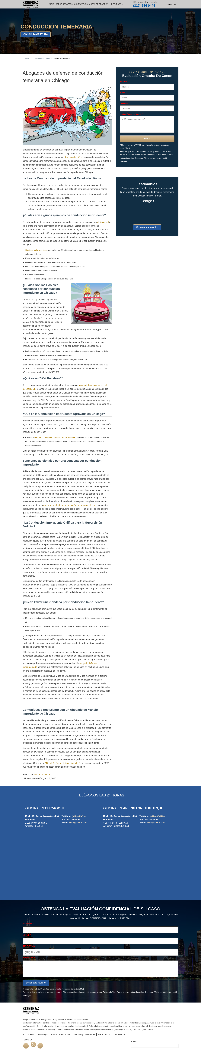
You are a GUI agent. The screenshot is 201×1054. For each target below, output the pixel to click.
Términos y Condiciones (84, 1034)
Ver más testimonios (147, 227)
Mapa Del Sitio (104, 1034)
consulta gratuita (35, 34)
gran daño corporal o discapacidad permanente (54, 437)
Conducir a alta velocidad (36, 250)
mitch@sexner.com (78, 823)
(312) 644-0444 (144, 5)
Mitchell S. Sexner (43, 774)
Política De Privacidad (60, 1034)
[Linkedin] (40, 1046)
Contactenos (81, 4)
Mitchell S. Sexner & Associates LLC (62, 763)
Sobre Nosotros (64, 4)
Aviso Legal (42, 1034)
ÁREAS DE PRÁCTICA (98, 4)
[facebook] (26, 1046)
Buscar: (134, 1041)
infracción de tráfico (72, 157)
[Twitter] (33, 1044)
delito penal (103, 222)
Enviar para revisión (35, 982)
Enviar (147, 138)
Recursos (116, 4)
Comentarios (119, 1034)
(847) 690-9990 (157, 816)
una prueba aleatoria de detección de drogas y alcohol (69, 505)
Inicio (51, 4)
